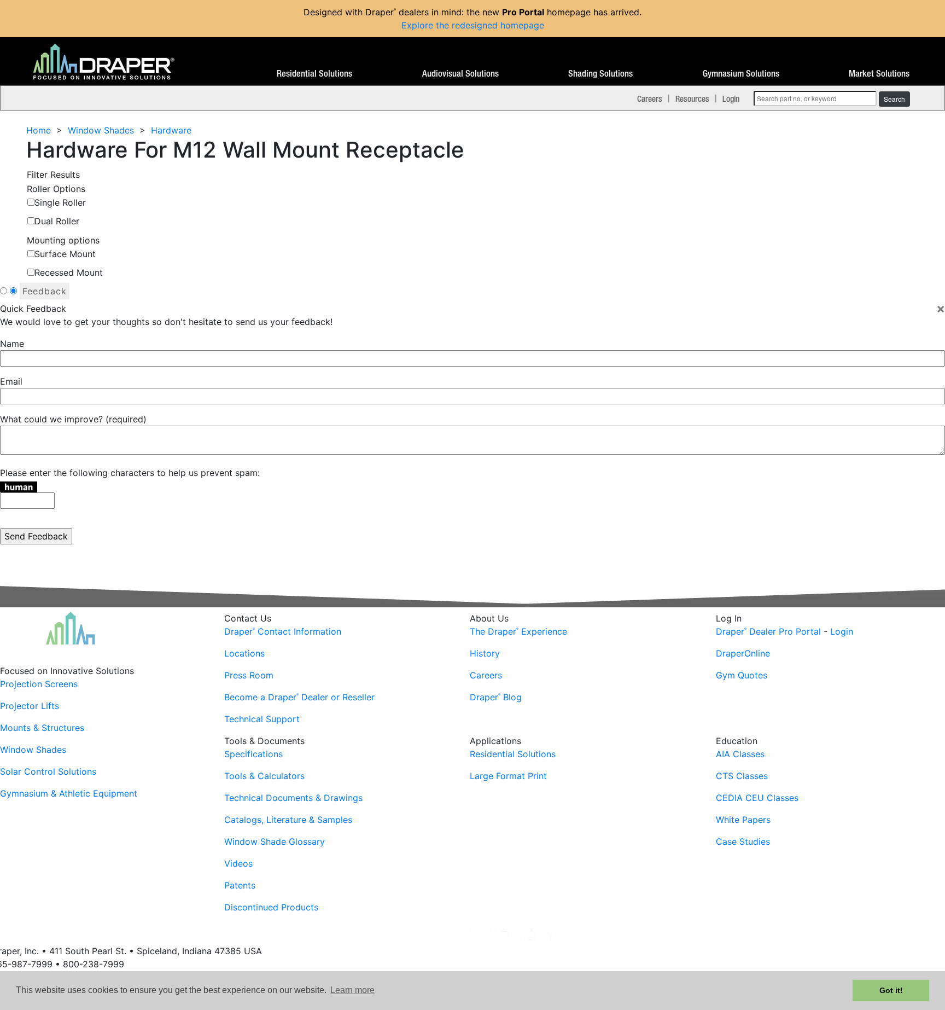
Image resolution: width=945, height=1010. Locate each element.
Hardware (171, 130)
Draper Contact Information (282, 631)
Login (730, 98)
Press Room (248, 675)
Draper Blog (496, 697)
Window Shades (101, 130)
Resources (692, 98)
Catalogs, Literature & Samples (288, 819)
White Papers (743, 819)
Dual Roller (56, 221)
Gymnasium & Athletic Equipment (68, 793)
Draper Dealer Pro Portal (768, 631)
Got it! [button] (891, 990)
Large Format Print (508, 775)
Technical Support (262, 718)
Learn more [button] (352, 990)
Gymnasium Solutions (741, 74)
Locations (244, 653)
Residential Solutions (314, 74)
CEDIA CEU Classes (757, 797)
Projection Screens (39, 683)
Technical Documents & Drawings (293, 797)
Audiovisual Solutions (460, 74)
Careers (649, 98)
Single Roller (60, 202)
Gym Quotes (741, 675)
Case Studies (743, 841)
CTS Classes (742, 775)
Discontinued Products (271, 907)
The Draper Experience (518, 631)
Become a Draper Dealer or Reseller (299, 697)
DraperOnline (743, 653)
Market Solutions (879, 74)
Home (38, 130)
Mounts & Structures (42, 727)
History (485, 653)
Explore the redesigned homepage (472, 25)
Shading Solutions (600, 74)
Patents (239, 885)
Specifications (253, 753)
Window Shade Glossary (274, 841)
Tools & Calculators (264, 775)
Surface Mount (65, 253)
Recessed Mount (68, 272)
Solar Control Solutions (48, 771)
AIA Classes (740, 753)
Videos (238, 863)
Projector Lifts (29, 705)
